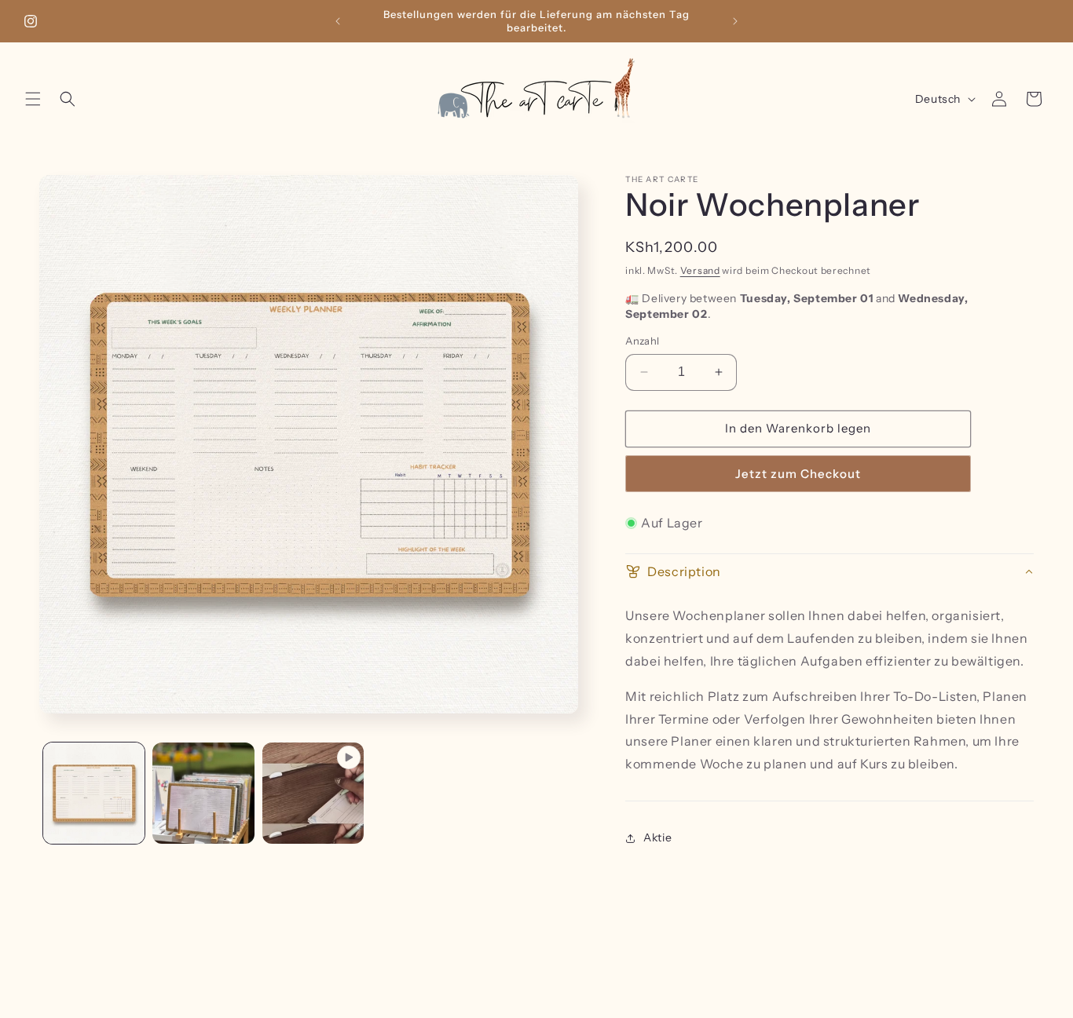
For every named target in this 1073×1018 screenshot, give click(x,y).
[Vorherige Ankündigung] (337, 21)
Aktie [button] (657, 837)
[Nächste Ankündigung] (735, 21)
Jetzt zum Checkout (798, 473)
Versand (700, 270)
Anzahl (642, 340)
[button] (33, 99)
